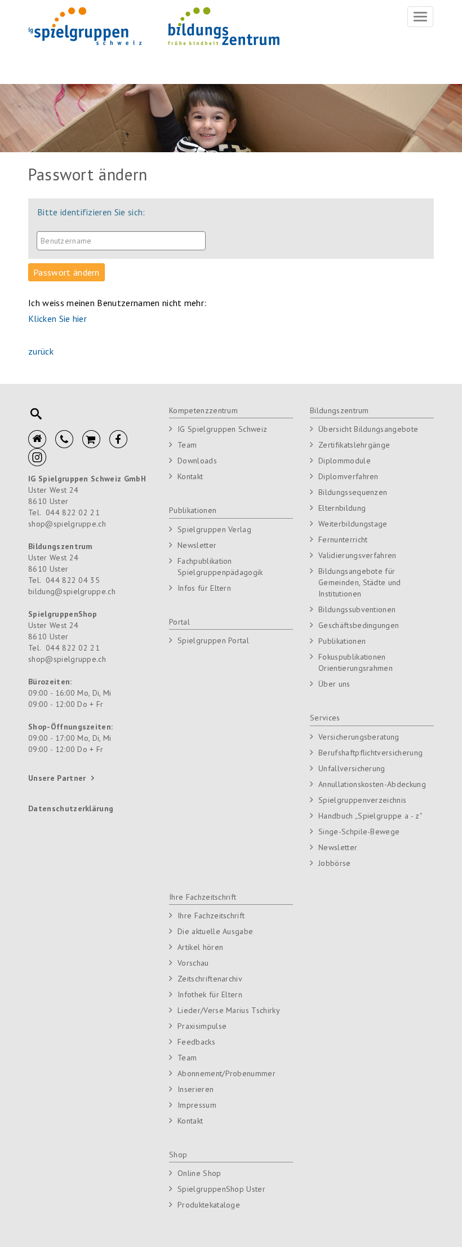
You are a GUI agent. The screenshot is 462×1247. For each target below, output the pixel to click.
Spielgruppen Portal (213, 640)
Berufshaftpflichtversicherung (370, 753)
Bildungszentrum (339, 410)
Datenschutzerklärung (70, 808)
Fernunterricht (342, 539)
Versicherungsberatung (358, 737)
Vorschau (193, 963)
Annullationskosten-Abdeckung (372, 784)
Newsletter (196, 545)
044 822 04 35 (73, 580)
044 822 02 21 (73, 512)
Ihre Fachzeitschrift (202, 897)
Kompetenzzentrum (203, 410)
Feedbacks (196, 1042)
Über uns (334, 684)
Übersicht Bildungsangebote (368, 429)
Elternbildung (342, 508)
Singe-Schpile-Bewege (358, 831)
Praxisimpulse (201, 1026)
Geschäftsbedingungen (358, 625)
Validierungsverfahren (357, 555)
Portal (179, 622)
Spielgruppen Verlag (214, 529)
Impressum (196, 1105)
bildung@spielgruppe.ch (71, 591)
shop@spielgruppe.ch (67, 524)
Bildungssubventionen (357, 609)
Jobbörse (334, 863)
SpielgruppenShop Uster (221, 1189)
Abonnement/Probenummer (226, 1073)
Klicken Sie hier (57, 318)
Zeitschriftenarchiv (209, 979)
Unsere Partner (57, 778)
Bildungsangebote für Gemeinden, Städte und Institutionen (359, 582)
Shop (178, 1154)
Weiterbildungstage (353, 524)
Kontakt (190, 476)
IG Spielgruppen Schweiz (222, 429)
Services (325, 718)
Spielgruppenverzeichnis (362, 800)
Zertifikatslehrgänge (354, 445)
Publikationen (192, 510)
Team (187, 445)
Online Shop (199, 1173)
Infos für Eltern (204, 588)
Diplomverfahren (348, 476)
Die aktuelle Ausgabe (215, 931)
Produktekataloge (208, 1205)
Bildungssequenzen (352, 492)
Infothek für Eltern (209, 994)
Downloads (197, 461)
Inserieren (195, 1089)
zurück (41, 351)
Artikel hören (200, 947)
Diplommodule (344, 461)
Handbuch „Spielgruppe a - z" (370, 816)
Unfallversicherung (351, 768)
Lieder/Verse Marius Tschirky (228, 1010)
